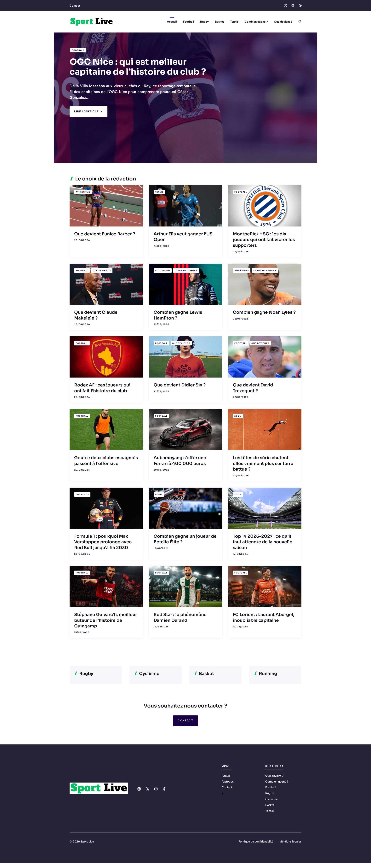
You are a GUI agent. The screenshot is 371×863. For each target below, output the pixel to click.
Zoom (238, 416)
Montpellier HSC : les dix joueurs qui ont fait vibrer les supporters (264, 239)
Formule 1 (82, 494)
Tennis (234, 21)
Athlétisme (83, 192)
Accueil (172, 21)
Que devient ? (283, 21)
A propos (228, 781)
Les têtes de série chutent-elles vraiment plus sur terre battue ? (263, 463)
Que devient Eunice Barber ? (104, 234)
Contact (75, 5)
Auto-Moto (162, 270)
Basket (219, 21)
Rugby (204, 21)
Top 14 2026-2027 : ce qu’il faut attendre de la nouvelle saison (262, 542)
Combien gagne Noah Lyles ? (264, 312)
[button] (298, 21)
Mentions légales (290, 841)
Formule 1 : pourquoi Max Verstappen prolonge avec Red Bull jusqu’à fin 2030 (103, 542)
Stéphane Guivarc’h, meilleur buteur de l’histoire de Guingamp (105, 620)
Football (188, 21)
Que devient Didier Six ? (180, 385)
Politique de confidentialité (255, 841)
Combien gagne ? (256, 21)
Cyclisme (271, 799)
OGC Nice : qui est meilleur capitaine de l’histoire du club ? (138, 66)
